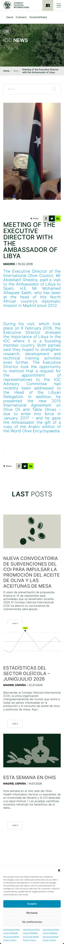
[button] (59, 870)
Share (36, 218)
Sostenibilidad (38, 17)
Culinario (21, 17)
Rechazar (32, 912)
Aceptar (32, 903)
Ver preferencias (32, 921)
